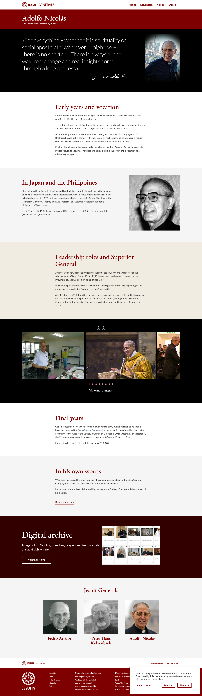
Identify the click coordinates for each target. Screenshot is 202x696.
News (51, 677)
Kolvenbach (146, 4)
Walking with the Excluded (85, 680)
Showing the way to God (84, 677)
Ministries (53, 683)
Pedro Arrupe (60, 638)
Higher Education (122, 689)
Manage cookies (157, 663)
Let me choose (143, 685)
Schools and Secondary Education (128, 686)
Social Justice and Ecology (125, 677)
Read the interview (64, 501)
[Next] (103, 328)
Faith (117, 680)
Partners (52, 686)
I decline (168, 685)
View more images (101, 390)
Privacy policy (172, 663)
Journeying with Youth (83, 683)
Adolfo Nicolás (142, 638)
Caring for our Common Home (86, 686)
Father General (54, 680)
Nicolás (160, 4)
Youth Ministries (121, 683)
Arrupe (132, 4)
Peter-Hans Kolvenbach (101, 640)
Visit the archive (36, 559)
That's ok (184, 685)
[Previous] (98, 328)
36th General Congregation (92, 430)
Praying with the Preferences (86, 689)
